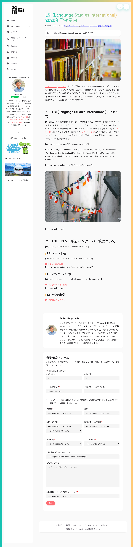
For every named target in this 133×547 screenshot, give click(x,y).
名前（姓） (51, 374)
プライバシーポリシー (91, 525)
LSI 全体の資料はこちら (55, 300)
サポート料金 (77, 525)
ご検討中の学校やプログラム (58, 452)
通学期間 (50, 439)
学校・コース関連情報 (105, 26)
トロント (62, 86)
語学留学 (14, 32)
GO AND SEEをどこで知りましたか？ (62, 492)
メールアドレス (53, 387)
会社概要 (59, 525)
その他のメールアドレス (94, 387)
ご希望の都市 (90, 439)
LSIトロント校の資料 (54, 264)
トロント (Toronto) (73, 26)
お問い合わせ (105, 525)
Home (49, 33)
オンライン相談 (17, 122)
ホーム (13, 21)
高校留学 (14, 46)
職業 (86, 409)
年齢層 (49, 409)
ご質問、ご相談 (52, 463)
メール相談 (24, 117)
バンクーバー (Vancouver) (88, 26)
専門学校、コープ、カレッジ (18, 39)
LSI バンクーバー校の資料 (57, 285)
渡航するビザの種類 (93, 422)
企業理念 (67, 525)
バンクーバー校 (88, 132)
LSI (65, 26)
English (13, 69)
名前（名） (89, 374)
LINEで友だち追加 (16, 120)
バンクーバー (51, 86)
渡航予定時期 (52, 422)
